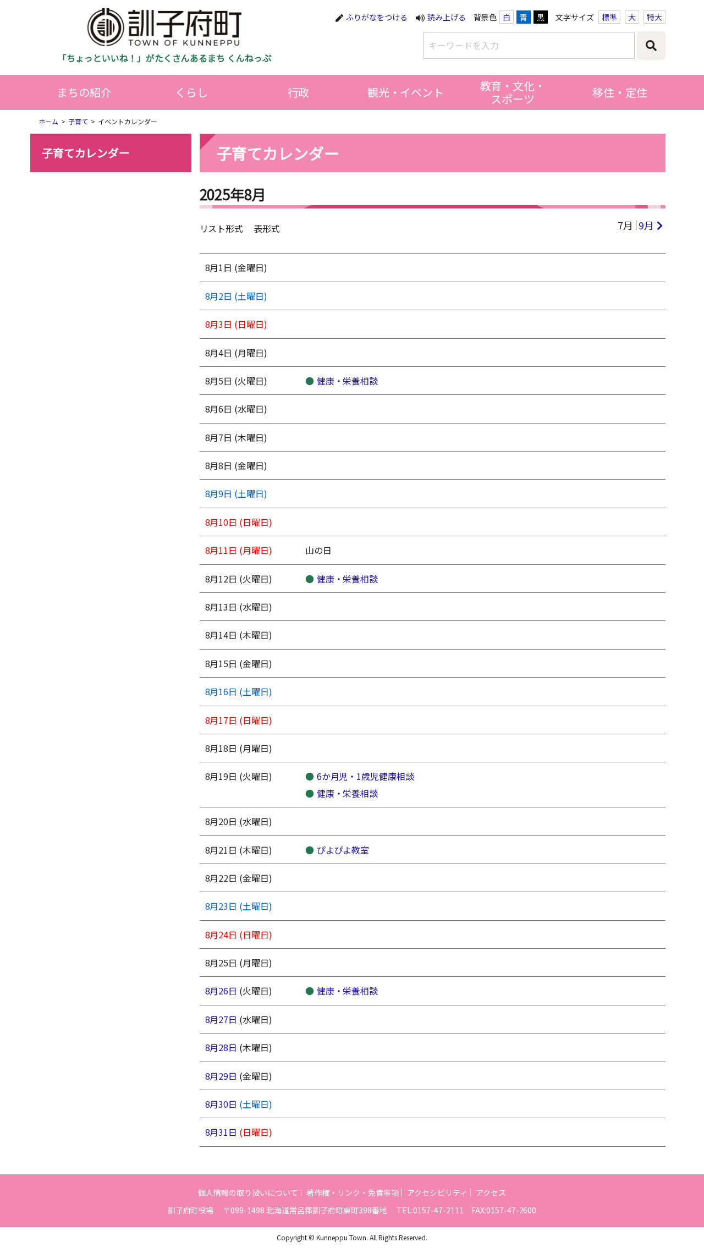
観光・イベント (405, 92)
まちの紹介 (84, 92)
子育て (78, 121)
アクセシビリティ (437, 1192)
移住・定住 (619, 92)
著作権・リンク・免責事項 (352, 1192)
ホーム (48, 121)
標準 (609, 17)
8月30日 (221, 1103)
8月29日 (221, 1075)
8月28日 (221, 1047)
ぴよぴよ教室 (343, 849)
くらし (191, 92)
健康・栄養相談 (347, 380)
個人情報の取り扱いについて (248, 1192)
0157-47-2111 (438, 1210)
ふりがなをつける (377, 17)
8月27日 (221, 1019)
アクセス (491, 1192)
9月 (646, 225)
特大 (654, 17)
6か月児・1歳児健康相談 (366, 776)
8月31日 (221, 1132)
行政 (299, 92)
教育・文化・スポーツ (513, 92)
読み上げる (446, 17)
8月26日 (221, 990)
